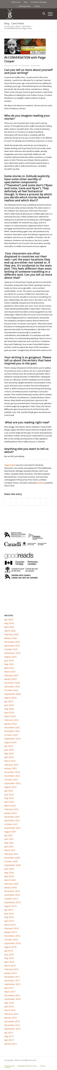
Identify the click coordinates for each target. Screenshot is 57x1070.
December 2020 (12, 857)
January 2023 (10, 768)
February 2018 (11, 969)
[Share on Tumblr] (32, 501)
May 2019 (9, 917)
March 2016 (10, 1010)
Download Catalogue (39, 2)
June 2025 (9, 660)
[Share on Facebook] (7, 501)
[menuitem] (16, 2)
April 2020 (9, 876)
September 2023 (12, 738)
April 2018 (9, 961)
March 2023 (10, 761)
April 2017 (9, 987)
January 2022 (10, 813)
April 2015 (9, 1040)
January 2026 (10, 638)
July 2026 (8, 619)
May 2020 (9, 872)
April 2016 (9, 1006)
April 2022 (9, 801)
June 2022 (9, 794)
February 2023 (11, 764)
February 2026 (11, 634)
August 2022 (10, 787)
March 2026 (10, 630)
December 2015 (12, 1021)
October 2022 (11, 779)
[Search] (42, 13)
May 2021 (9, 842)
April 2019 (9, 921)
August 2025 (10, 656)
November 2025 (12, 645)
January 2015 (10, 1043)
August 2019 (10, 906)
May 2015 (9, 1036)
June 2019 (9, 913)
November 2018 (12, 935)
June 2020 (9, 868)
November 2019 (12, 894)
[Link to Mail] (51, 1063)
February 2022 (11, 809)
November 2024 (12, 686)
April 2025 (9, 667)
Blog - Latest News (14, 23)
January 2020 (10, 887)
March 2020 (10, 880)
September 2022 (12, 783)
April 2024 (9, 712)
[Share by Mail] (50, 501)
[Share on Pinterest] (20, 501)
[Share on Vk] (38, 501)
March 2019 (10, 924)
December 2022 (12, 772)
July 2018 (8, 950)
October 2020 (11, 861)
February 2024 (11, 720)
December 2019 (12, 891)
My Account (16, 2)
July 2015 (8, 1032)
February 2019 (11, 928)
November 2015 (12, 1025)
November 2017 (12, 980)
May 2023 (9, 753)
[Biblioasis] (23, 13)
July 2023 (8, 746)
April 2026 (9, 627)
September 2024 (12, 694)
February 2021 (11, 854)
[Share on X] (13, 501)
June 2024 (9, 705)
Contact (37, 6)
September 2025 (12, 653)
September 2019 (12, 902)
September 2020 (12, 865)
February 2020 (11, 883)
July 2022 (8, 790)
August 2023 (10, 742)
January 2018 (10, 973)
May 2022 (9, 798)
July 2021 (8, 835)
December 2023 (12, 727)
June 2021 (9, 839)
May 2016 (9, 1002)
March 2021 (10, 850)
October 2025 (11, 649)
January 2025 (10, 679)
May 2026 (9, 623)
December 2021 (12, 816)
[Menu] (49, 13)
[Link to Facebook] (42, 1063)
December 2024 (12, 682)
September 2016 (12, 999)
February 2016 (11, 1014)
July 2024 (8, 701)
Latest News (25, 66)
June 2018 (9, 954)
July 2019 (8, 909)
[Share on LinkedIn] (25, 501)
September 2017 (12, 984)
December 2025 (12, 641)
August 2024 (10, 697)
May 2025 (9, 664)
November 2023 (12, 731)
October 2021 (11, 824)
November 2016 (12, 995)
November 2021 (12, 820)
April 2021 (9, 846)
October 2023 (11, 734)
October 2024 (11, 690)
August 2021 (10, 831)
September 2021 (12, 827)
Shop (26, 2)
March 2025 (10, 671)
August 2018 (10, 947)
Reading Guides (25, 6)
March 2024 (10, 716)
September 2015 (12, 1028)
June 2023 (9, 749)
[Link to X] (46, 1063)
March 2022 (10, 805)
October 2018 (11, 939)
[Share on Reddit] (44, 501)
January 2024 (10, 723)
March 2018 (10, 965)
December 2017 (12, 976)
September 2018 (12, 943)
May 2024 (9, 708)
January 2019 (10, 932)
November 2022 (12, 775)
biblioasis (36, 66)
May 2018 (9, 958)
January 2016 (10, 1017)
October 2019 (11, 898)
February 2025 (11, 675)
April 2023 (9, 757)
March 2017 (10, 991)
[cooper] (25, 46)
